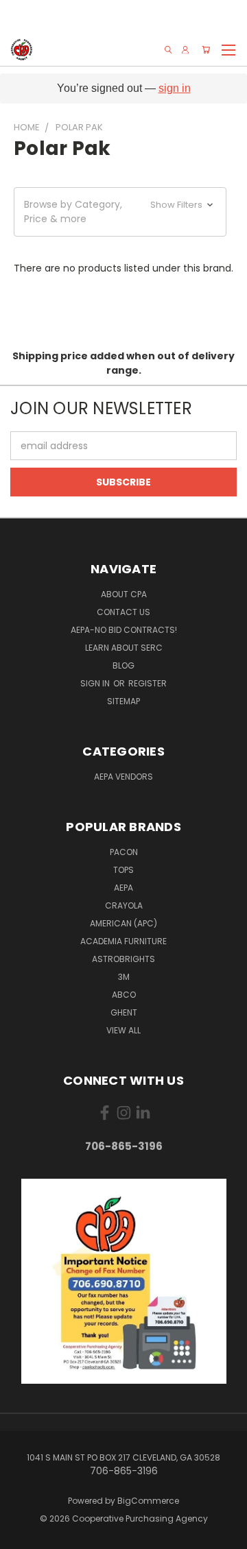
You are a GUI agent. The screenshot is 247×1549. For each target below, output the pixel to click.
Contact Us (123, 612)
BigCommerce (148, 1500)
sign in (174, 88)
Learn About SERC (124, 647)
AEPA (123, 887)
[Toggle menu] (228, 48)
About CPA (124, 594)
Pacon (124, 852)
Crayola (124, 905)
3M (124, 977)
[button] (120, 212)
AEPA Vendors (123, 776)
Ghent (123, 1012)
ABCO (124, 994)
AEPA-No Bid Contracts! (124, 630)
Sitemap (123, 701)
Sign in (96, 683)
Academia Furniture (123, 941)
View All (123, 1030)
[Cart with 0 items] (206, 49)
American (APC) (123, 923)
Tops (123, 870)
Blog (123, 665)
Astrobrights (123, 959)
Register (147, 683)
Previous (21, 1535)
